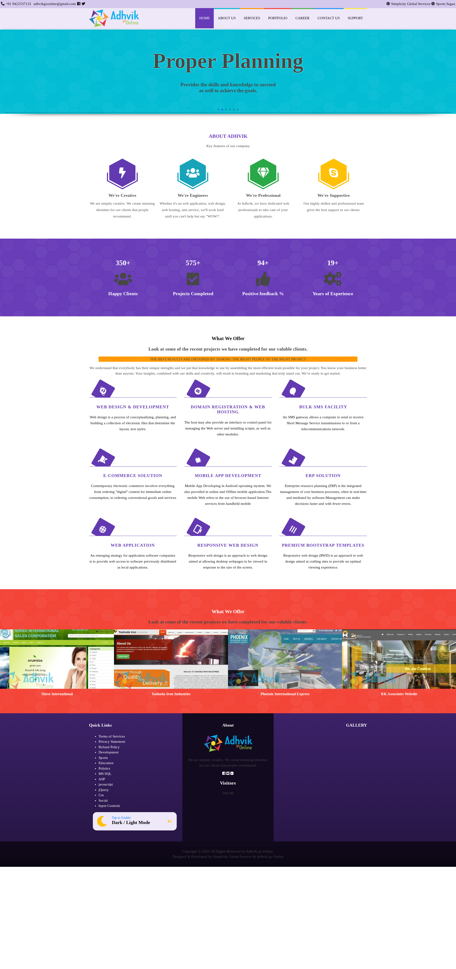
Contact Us (329, 18)
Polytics (104, 768)
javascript (106, 784)
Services (252, 18)
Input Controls (109, 806)
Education (106, 763)
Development (109, 752)
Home (204, 18)
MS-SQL (105, 774)
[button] (8, 61)
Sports (103, 758)
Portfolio (277, 18)
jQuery (104, 790)
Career (302, 18)
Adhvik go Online (270, 856)
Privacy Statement (112, 741)
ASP (102, 779)
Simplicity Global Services (232, 856)
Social (103, 800)
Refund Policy (109, 747)
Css (101, 795)
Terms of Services (112, 736)
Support (355, 18)
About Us (227, 18)
